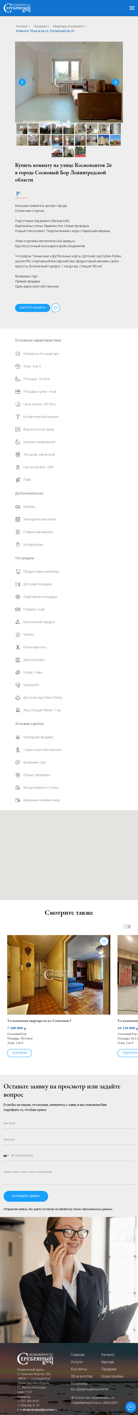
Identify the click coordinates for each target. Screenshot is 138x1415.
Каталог (22, 26)
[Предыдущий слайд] (22, 82)
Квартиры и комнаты (68, 26)
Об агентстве (82, 1376)
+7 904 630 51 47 (28, 1405)
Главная (78, 1355)
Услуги (76, 1362)
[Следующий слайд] (115, 82)
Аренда (107, 1362)
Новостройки (112, 1376)
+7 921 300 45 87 (28, 1401)
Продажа (40, 26)
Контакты (79, 1369)
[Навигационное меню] (131, 8)
